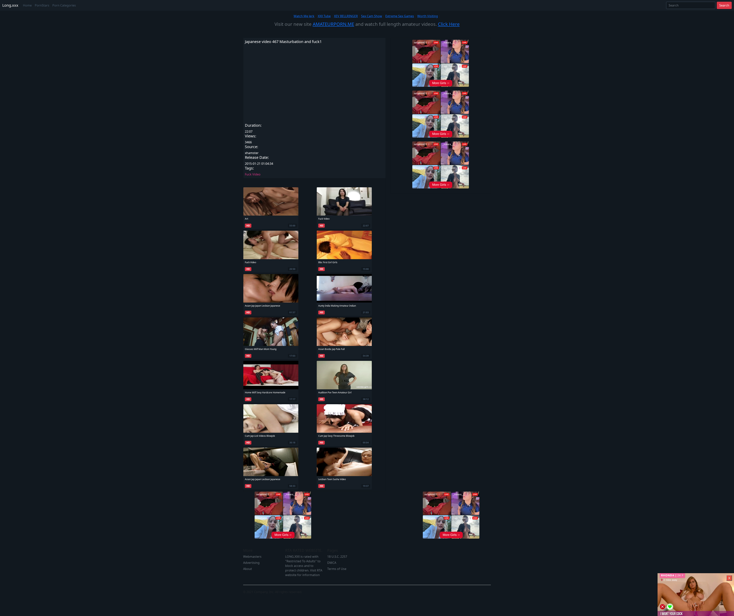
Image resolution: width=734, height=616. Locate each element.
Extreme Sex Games (399, 16)
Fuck (248, 174)
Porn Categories (64, 5)
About (247, 569)
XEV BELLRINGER (346, 16)
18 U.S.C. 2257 (337, 556)
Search (724, 5)
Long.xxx (10, 5)
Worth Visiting (427, 16)
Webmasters (252, 556)
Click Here (449, 24)
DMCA (331, 563)
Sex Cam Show (371, 16)
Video (256, 174)
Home (27, 5)
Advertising (251, 563)
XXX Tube (324, 16)
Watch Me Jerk (304, 16)
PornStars (42, 5)
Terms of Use (336, 569)
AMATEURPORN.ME (333, 24)
